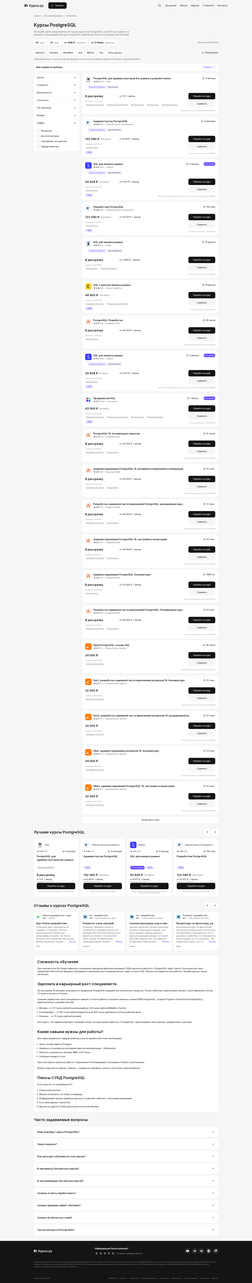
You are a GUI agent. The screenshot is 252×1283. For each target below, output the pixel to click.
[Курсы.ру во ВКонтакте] (201, 1251)
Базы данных (115, 52)
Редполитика (204, 1278)
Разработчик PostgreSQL (108, 206)
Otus (108, 81)
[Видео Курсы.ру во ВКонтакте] (208, 1251)
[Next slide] (215, 832)
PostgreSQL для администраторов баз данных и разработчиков (131, 78)
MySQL (90, 52)
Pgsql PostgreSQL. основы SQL (111, 645)
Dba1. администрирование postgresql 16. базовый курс (126, 750)
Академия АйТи (113, 323)
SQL (101, 52)
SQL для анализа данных (108, 164)
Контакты (222, 5)
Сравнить (202, 103)
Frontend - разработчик (195, 915)
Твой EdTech (112, 1278)
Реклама (215, 1278)
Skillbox (109, 167)
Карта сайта (134, 1278)
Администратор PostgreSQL (110, 121)
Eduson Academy (114, 288)
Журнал (195, 5)
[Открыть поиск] (159, 5)
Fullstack (53, 52)
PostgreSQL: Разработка (108, 320)
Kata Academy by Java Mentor (109, 918)
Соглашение (164, 1278)
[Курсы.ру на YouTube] (187, 1251)
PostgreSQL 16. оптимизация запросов (116, 433)
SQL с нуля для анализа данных (112, 284)
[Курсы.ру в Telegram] (194, 1251)
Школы (184, 5)
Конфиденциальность (149, 1278)
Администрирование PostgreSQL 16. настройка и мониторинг (130, 539)
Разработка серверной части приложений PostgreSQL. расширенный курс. (138, 504)
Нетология (112, 401)
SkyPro (52, 918)
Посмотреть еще (150, 819)
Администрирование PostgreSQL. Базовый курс (122, 574)
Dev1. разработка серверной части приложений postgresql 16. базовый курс (139, 680)
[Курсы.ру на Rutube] (215, 1251)
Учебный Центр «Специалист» (120, 124)
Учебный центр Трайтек (116, 648)
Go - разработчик (98, 915)
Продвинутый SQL (104, 398)
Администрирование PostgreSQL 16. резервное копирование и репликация (138, 468)
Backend (40, 52)
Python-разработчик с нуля (57, 915)
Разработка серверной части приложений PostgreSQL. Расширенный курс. (138, 609)
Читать (72, 941)
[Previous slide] (207, 832)
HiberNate (68, 52)
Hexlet (108, 245)
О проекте (208, 5)
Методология (176, 1278)
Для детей (170, 5)
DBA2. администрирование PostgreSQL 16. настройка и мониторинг (134, 786)
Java (80, 52)
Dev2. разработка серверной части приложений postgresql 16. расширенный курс (142, 715)
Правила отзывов (190, 1278)
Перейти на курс (202, 96)
